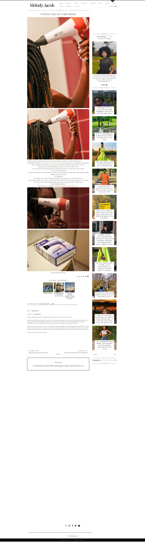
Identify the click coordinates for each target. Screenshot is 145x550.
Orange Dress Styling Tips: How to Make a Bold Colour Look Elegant (104, 189)
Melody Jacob (42, 5)
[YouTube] (106, 85)
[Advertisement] (68, 377)
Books (61, 6)
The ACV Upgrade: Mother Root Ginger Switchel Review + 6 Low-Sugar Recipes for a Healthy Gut (104, 319)
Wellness (77, 6)
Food (114, 3)
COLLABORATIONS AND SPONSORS (45, 304)
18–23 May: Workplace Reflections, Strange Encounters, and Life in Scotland (70, 296)
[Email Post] (52, 303)
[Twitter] (105, 85)
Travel (107, 3)
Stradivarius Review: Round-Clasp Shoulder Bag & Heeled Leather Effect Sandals (104, 266)
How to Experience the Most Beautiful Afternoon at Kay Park (104, 136)
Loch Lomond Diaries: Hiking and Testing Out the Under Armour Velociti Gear (104, 345)
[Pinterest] (102, 85)
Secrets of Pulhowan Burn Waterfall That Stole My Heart (104, 295)
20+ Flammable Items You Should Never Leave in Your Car (59, 295)
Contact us (84, 3)
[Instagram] (103, 85)
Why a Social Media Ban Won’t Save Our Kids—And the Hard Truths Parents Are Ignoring (104, 214)
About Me (68, 3)
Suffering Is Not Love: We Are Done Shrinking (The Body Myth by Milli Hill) (104, 110)
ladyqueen (74, 304)
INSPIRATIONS (66, 304)
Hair (61, 304)
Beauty (100, 3)
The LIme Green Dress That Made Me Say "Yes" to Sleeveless (104, 164)
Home (61, 3)
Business (68, 6)
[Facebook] (104, 85)
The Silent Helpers (48, 293)
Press (76, 3)
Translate (109, 38)
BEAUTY (35, 304)
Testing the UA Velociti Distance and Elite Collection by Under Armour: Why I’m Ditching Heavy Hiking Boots (104, 239)
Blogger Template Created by (72, 540)
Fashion (93, 3)
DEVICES (57, 304)
